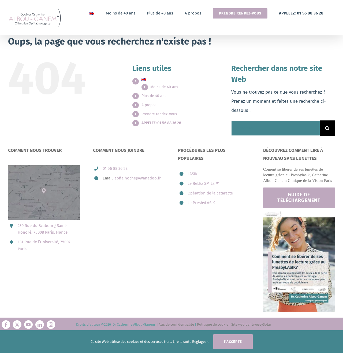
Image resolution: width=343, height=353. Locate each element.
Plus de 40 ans (153, 96)
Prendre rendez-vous (159, 114)
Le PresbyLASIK (201, 202)
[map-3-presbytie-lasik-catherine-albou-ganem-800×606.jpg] (44, 167)
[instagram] (51, 324)
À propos (148, 105)
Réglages (199, 342)
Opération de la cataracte (210, 193)
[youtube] (28, 324)
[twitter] (17, 324)
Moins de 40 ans (164, 87)
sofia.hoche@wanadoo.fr (138, 178)
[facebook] (6, 324)
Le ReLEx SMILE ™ (203, 183)
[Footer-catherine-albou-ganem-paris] (299, 213)
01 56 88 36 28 (115, 168)
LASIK (192, 173)
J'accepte (233, 342)
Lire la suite (182, 342)
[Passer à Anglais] (92, 13)
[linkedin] (39, 324)
